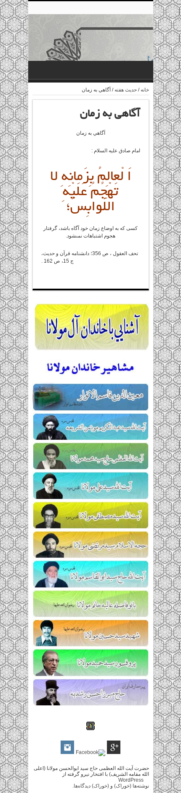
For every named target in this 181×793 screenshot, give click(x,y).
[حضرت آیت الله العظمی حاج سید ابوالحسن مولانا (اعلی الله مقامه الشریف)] (91, 41)
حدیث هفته (125, 90)
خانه (145, 90)
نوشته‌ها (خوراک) (131, 786)
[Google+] (113, 748)
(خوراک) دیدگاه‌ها (91, 786)
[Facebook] (90, 752)
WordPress (131, 780)
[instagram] (67, 748)
